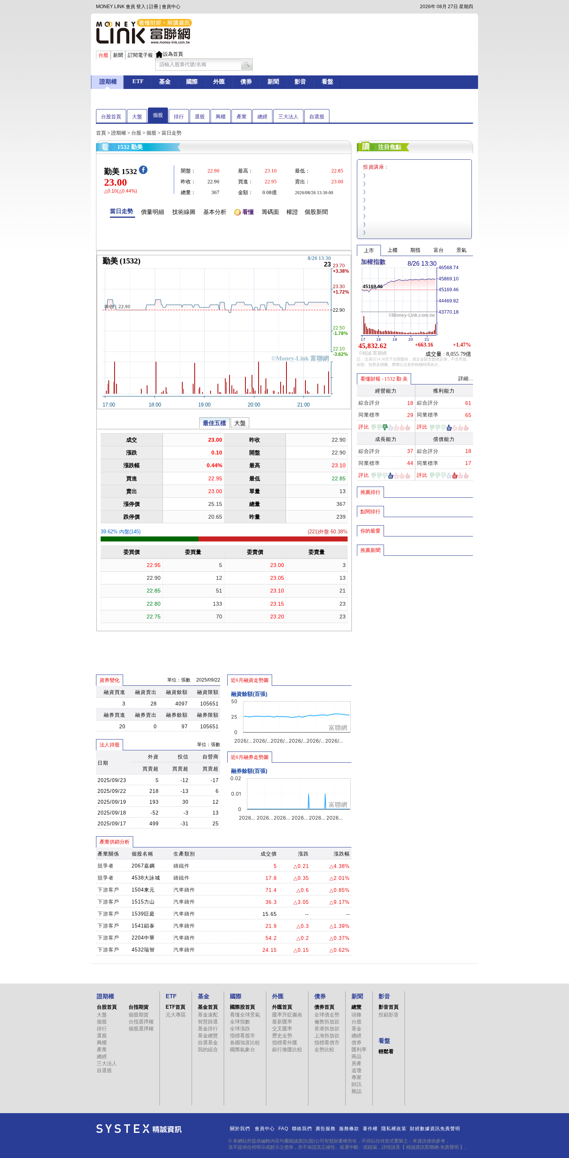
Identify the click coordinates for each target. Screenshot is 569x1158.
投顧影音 (389, 1015)
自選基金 (208, 1042)
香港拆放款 (326, 1029)
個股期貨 (139, 1015)
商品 (356, 1056)
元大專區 (176, 1015)
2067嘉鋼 (143, 866)
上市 (369, 250)
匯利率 (359, 1049)
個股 (158, 115)
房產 (356, 1063)
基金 (356, 1029)
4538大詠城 (146, 878)
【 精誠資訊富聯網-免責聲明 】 (432, 1147)
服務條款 (349, 1128)
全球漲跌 (240, 1029)
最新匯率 (282, 1022)
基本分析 (214, 212)
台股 (136, 133)
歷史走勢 (282, 1035)
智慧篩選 (208, 1022)
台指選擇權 (141, 1022)
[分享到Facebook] (143, 172)
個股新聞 (316, 212)
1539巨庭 (143, 914)
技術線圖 (183, 212)
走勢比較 (324, 1049)
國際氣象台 (242, 1049)
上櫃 (392, 250)
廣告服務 (325, 1128)
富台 (439, 250)
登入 (141, 6)
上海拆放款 (326, 1035)
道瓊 (356, 1070)
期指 (415, 250)
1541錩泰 (143, 926)
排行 (179, 117)
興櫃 (221, 117)
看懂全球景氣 (245, 1015)
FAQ (283, 1128)
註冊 (153, 6)
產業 (242, 117)
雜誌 (356, 1091)
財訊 (356, 1084)
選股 (200, 117)
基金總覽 (208, 1035)
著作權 (370, 1128)
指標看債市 (326, 1042)
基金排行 (208, 1029)
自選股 (316, 117)
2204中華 (143, 938)
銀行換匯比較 (287, 1049)
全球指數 (240, 1022)
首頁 (101, 133)
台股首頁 (111, 117)
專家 (356, 1077)
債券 (356, 1042)
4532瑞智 (143, 950)
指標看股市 (242, 1035)
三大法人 (288, 117)
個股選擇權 (141, 1029)
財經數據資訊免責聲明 (435, 1128)
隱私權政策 (393, 1128)
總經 (262, 117)
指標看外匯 (284, 1042)
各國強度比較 (245, 1042)
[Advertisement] (415, 612)
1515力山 (143, 902)
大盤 (137, 117)
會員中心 (171, 6)
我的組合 (208, 1049)
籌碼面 (270, 212)
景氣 (461, 250)
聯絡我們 (302, 1128)
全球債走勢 (326, 1015)
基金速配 (208, 1015)
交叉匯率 (282, 1029)
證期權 (118, 133)
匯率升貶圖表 (287, 1015)
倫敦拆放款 (326, 1022)
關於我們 (240, 1128)
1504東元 (143, 890)
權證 (292, 212)
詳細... (465, 378)
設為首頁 (173, 54)
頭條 (356, 1015)
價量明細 (152, 212)
